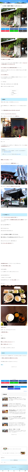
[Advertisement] (14, 35)
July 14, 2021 (19, 154)
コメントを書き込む (14, 460)
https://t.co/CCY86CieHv (7, 151)
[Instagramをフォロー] (14, 389)
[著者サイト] (7, 387)
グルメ (2, 364)
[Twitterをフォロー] (20, 387)
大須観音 (13, 92)
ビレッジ (2, 139)
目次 (13, 90)
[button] (26, 222)
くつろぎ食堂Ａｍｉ (14, 93)
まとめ (12, 94)
